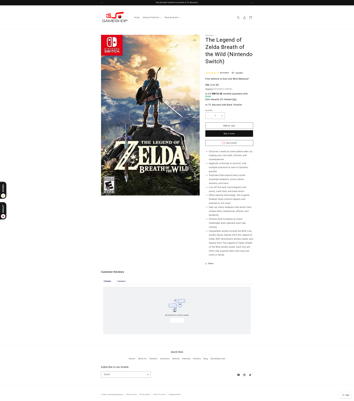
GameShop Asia (217, 359)
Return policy (132, 394)
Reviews (197, 359)
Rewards (186, 359)
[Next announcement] (252, 2)
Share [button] (211, 263)
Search (132, 359)
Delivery (176, 359)
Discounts (165, 359)
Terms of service (159, 394)
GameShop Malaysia (115, 394)
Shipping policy (175, 394)
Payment (153, 359)
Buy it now (229, 133)
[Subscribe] (148, 374)
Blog (206, 359)
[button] (152, 17)
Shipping (209, 89)
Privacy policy (145, 394)
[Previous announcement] (102, 2)
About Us (142, 359)
